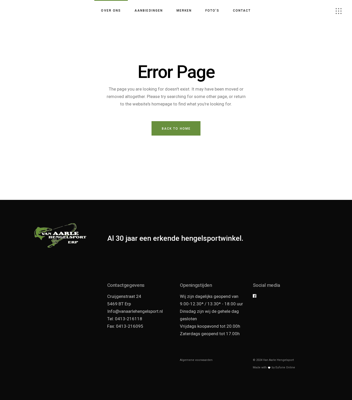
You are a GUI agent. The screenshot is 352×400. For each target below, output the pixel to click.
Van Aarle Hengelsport (278, 360)
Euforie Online (285, 367)
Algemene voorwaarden (196, 360)
